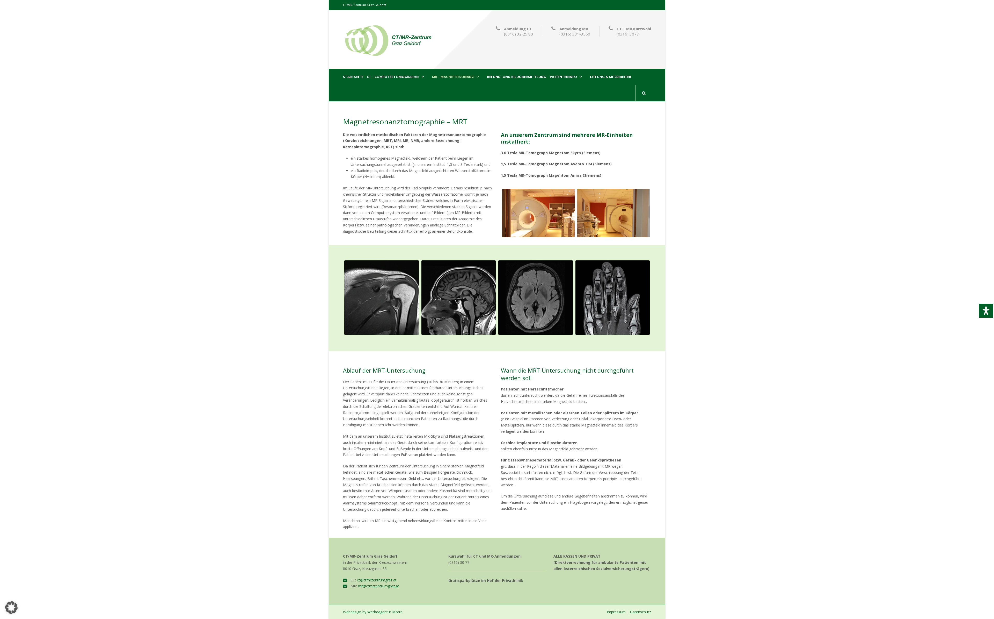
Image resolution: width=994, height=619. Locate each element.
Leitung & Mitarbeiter (610, 77)
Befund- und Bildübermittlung (516, 77)
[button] (11, 607)
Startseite (353, 77)
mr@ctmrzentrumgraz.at (378, 586)
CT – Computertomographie (393, 77)
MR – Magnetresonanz (453, 77)
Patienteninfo (563, 77)
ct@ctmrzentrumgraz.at (377, 580)
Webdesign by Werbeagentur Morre (373, 611)
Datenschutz (640, 611)
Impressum (616, 611)
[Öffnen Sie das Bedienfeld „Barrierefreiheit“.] (986, 311)
